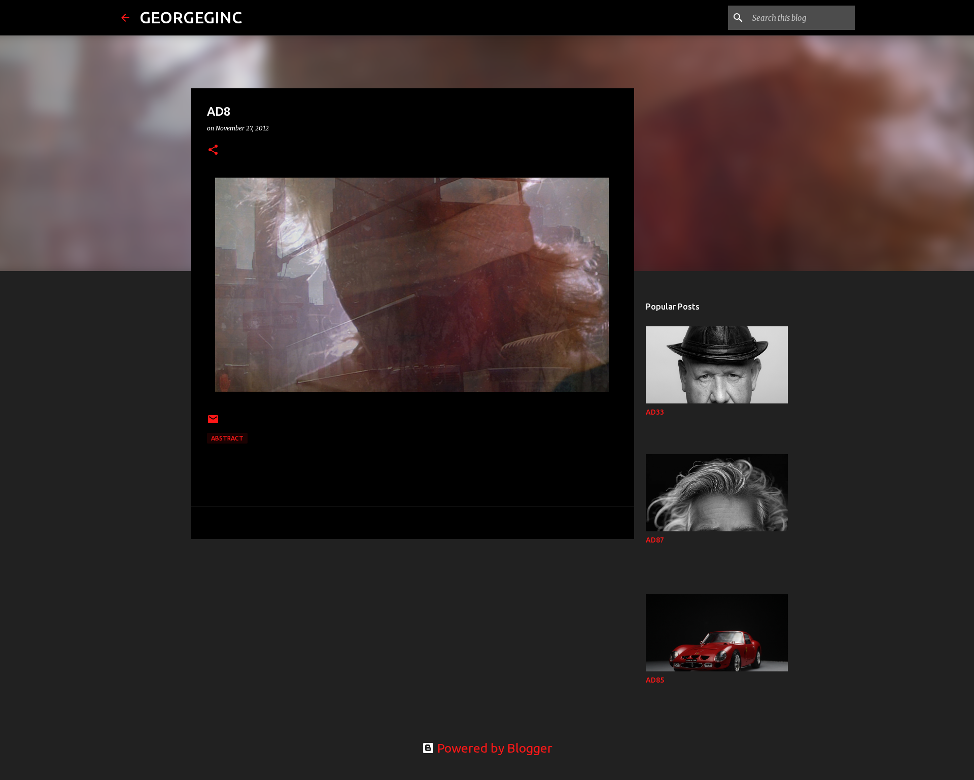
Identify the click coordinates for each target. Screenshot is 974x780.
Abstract (227, 438)
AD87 (655, 540)
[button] (213, 150)
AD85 (655, 680)
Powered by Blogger (493, 748)
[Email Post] (213, 423)
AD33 (655, 412)
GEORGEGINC (191, 17)
